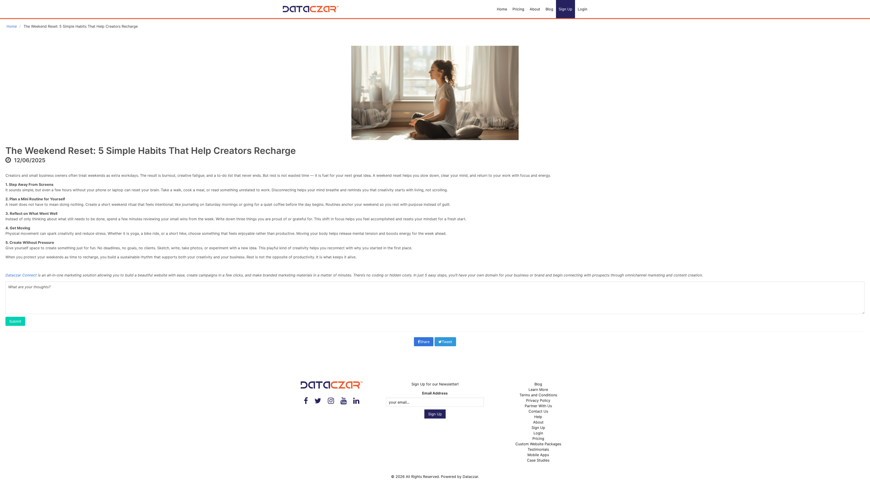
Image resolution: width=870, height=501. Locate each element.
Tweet (447, 341)
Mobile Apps (538, 455)
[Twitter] (318, 401)
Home (502, 9)
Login (582, 9)
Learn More (538, 389)
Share (425, 341)
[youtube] (343, 401)
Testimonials (538, 449)
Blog (549, 9)
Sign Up (565, 9)
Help (538, 416)
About (535, 9)
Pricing (518, 9)
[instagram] (331, 401)
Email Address (435, 393)
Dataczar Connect (21, 275)
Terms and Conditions (538, 395)
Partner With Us (538, 406)
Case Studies (538, 460)
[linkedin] (356, 401)
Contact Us (538, 411)
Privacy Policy (538, 400)
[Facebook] (306, 401)
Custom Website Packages (538, 444)
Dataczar (470, 476)
